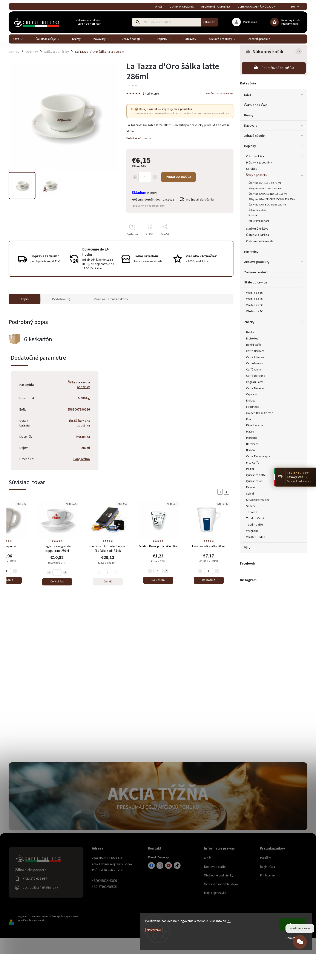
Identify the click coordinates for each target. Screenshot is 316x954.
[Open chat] (300, 942)
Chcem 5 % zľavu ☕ (158, 515)
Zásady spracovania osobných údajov (158, 526)
